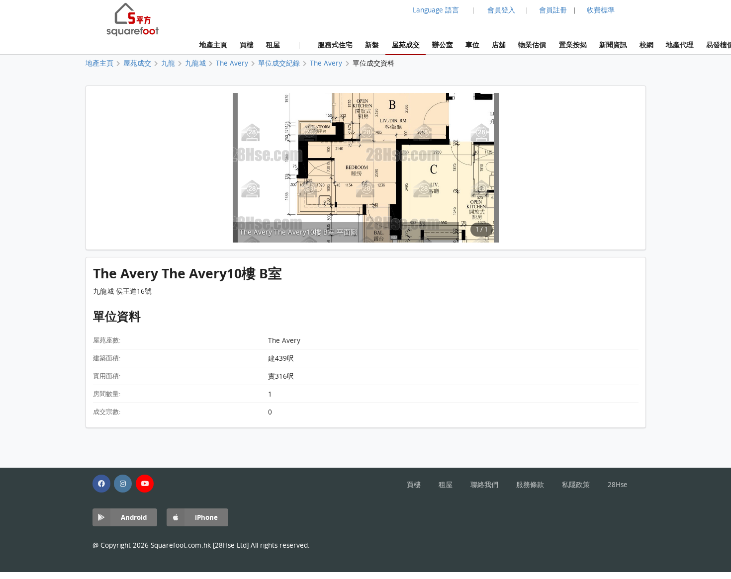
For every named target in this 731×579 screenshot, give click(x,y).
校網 (646, 44)
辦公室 (442, 44)
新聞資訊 (613, 44)
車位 (472, 44)
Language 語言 (436, 9)
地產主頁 (213, 44)
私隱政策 (576, 484)
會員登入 (501, 9)
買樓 (247, 44)
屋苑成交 (406, 44)
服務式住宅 (335, 44)
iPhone (206, 517)
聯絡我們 (484, 484)
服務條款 (530, 484)
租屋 (273, 44)
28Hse (618, 484)
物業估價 (532, 44)
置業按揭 (573, 44)
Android (134, 517)
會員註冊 (553, 9)
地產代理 (680, 44)
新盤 (372, 44)
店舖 (499, 44)
